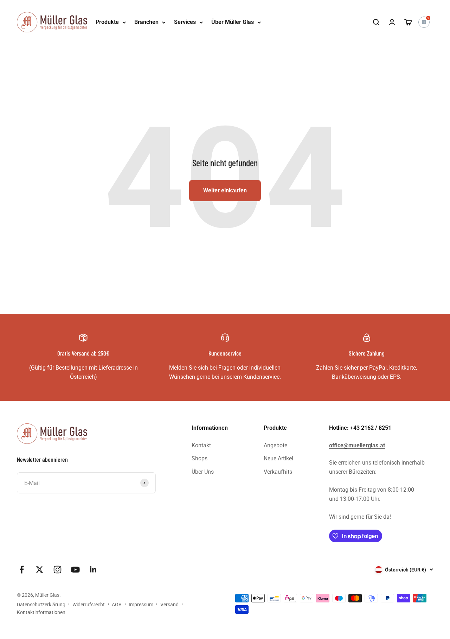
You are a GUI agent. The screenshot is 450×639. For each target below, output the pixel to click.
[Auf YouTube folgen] (75, 569)
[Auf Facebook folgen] (21, 569)
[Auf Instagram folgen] (57, 569)
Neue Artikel (278, 458)
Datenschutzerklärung (41, 604)
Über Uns (203, 471)
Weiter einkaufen (225, 190)
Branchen (146, 22)
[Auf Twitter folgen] (39, 569)
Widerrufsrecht (88, 604)
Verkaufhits (278, 471)
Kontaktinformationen (41, 612)
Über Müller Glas (232, 22)
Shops (199, 458)
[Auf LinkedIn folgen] (93, 569)
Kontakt (201, 445)
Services (185, 22)
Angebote (275, 445)
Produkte (107, 22)
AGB (117, 604)
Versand (169, 604)
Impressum (141, 604)
